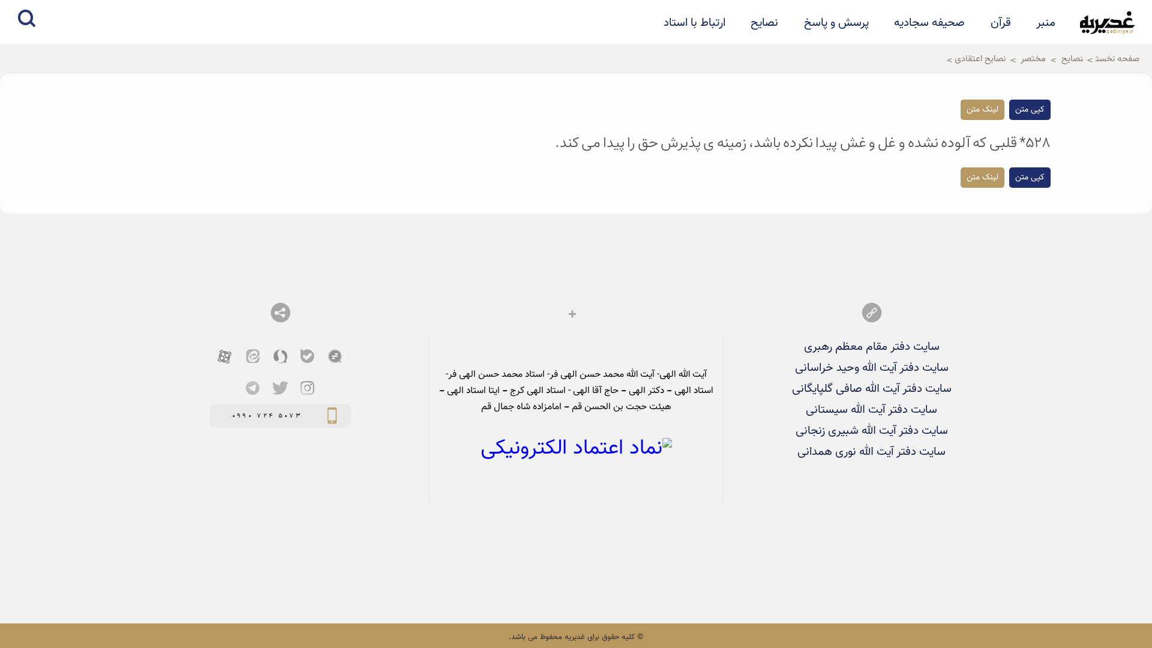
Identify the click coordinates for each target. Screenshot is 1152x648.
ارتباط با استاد (694, 23)
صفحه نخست (1117, 59)
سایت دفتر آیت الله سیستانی (871, 410)
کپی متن (1030, 109)
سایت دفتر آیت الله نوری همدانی (871, 452)
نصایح (764, 23)
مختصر (1033, 59)
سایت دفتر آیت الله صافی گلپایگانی (872, 389)
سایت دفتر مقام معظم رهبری (872, 347)
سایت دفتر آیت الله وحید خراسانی (872, 368)
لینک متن (982, 109)
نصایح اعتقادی (980, 59)
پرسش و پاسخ (836, 23)
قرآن (1001, 23)
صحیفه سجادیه (929, 23)
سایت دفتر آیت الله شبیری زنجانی (872, 431)
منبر (1045, 23)
